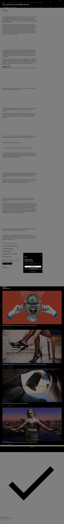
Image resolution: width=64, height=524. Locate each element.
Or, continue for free (33, 271)
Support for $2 (33, 266)
